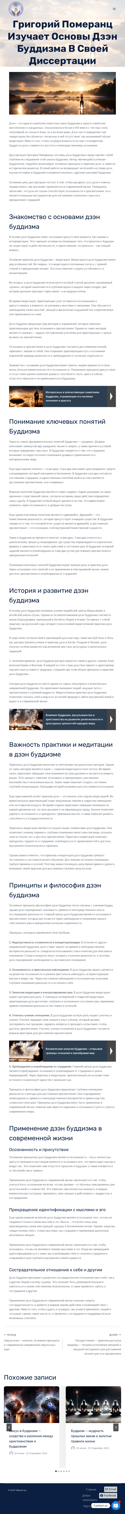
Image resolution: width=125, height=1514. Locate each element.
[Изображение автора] (11, 1453)
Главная (91, 1489)
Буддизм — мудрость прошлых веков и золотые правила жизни (91, 1436)
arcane (21, 1453)
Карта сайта (91, 1506)
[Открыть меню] (114, 8)
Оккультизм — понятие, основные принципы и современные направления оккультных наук (31, 1342)
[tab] (56, 1471)
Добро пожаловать (89, 1497)
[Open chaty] (115, 1505)
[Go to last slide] (9, 1427)
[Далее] (115, 1427)
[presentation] (31, 1404)
